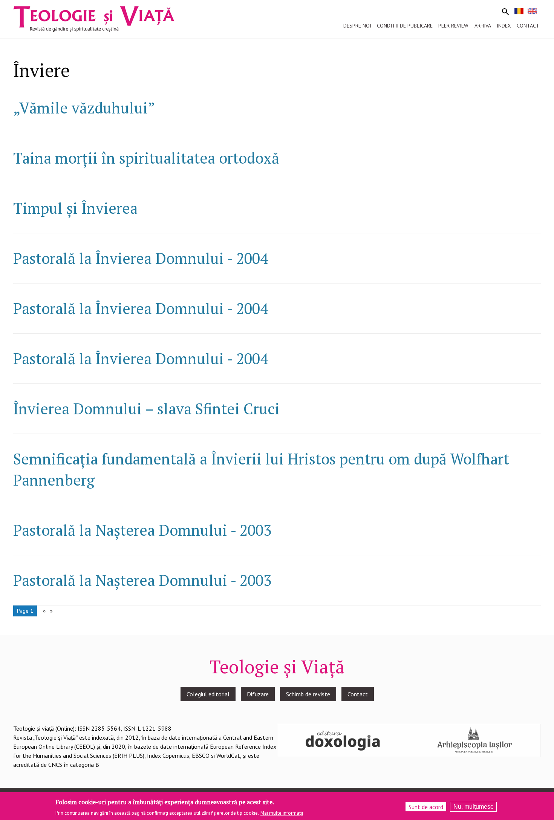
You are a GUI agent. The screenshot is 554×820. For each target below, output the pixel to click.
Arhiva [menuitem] (482, 25)
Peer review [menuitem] (453, 25)
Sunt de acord (426, 807)
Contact (357, 694)
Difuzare (258, 694)
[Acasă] (93, 18)
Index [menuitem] (504, 25)
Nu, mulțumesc (473, 806)
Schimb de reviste (308, 694)
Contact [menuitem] (528, 25)
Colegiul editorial (208, 694)
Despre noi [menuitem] (357, 25)
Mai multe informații (281, 813)
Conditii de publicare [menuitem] (405, 25)
